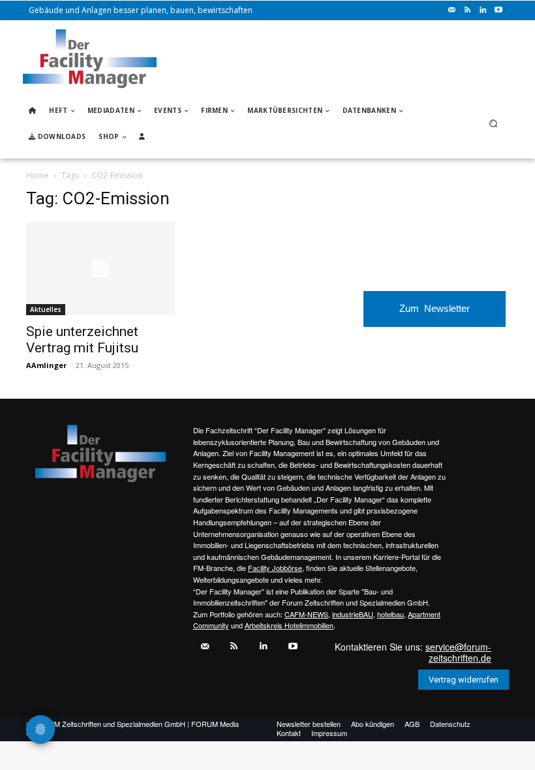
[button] (493, 123)
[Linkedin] (483, 10)
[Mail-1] (451, 10)
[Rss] (467, 10)
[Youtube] (498, 10)
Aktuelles (45, 309)
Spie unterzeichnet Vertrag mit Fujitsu (82, 340)
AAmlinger (46, 365)
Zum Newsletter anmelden (434, 315)
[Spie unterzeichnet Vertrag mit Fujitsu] (100, 268)
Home (37, 175)
